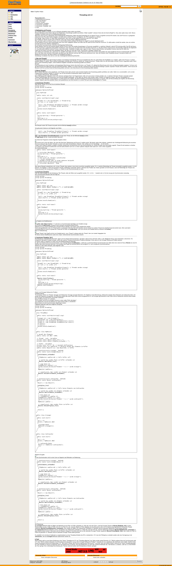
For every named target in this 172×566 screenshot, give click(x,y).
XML (11, 19)
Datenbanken (14, 14)
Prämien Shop (12, 35)
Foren (10, 26)
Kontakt (10, 37)
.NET (11, 12)
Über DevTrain (12, 42)
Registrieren (11, 33)
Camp (10, 24)
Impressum (11, 39)
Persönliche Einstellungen (12, 31)
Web (11, 17)
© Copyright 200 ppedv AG (165, 565)
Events (10, 28)
